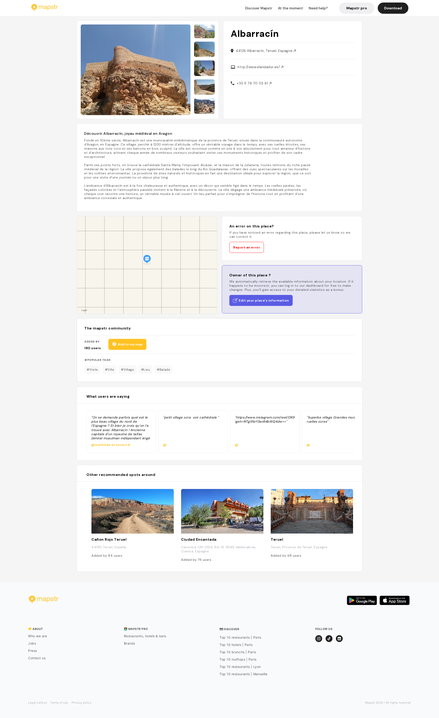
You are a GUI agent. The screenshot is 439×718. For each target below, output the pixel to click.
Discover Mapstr (258, 8)
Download (393, 8)
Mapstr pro (356, 8)
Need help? (318, 8)
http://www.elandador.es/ (259, 67)
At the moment (290, 8)
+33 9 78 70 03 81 (253, 83)
